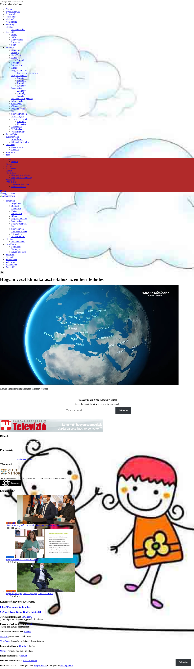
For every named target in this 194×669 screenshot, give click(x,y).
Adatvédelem (11, 168)
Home (8, 159)
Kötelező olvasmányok (27, 73)
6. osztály (21, 80)
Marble (3, 651)
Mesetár (9, 171)
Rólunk (9, 164)
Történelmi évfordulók (20, 184)
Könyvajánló (17, 39)
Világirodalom (17, 129)
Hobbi (14, 34)
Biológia (15, 52)
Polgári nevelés (18, 109)
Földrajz (15, 62)
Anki (29, 624)
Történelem (16, 126)
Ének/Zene (16, 55)
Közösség (10, 24)
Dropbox (26, 607)
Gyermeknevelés (18, 147)
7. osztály (21, 83)
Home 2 (14, 162)
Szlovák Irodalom (19, 114)
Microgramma (66, 665)
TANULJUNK (11, 182)
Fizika (14, 57)
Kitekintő (10, 19)
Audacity (16, 607)
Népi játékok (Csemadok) (21, 178)
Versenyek (10, 152)
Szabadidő (10, 32)
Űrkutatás (21, 124)
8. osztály (21, 60)
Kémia (14, 68)
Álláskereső (10, 180)
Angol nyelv (17, 50)
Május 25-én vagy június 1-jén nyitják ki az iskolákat (29, 593)
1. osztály (21, 78)
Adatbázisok (17, 139)
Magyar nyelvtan (19, 75)
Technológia (11, 134)
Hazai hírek (11, 16)
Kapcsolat (9, 166)
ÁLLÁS (9, 9)
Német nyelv (17, 101)
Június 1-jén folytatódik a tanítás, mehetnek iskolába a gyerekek (34, 525)
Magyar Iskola (40, 665)
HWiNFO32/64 (30, 660)
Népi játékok (11, 173)
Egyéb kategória (13, 11)
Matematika (16, 88)
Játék (13, 37)
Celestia (22, 646)
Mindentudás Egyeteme (22, 98)
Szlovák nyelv (17, 116)
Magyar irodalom (19, 70)
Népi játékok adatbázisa (20, 175)
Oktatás (9, 27)
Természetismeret (19, 119)
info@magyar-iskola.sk (25, 459)
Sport (13, 45)
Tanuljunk (10, 47)
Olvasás (14, 106)
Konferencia (11, 22)
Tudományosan (12, 137)
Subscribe (123, 410)
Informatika (16, 65)
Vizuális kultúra (18, 132)
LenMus (4, 636)
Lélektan (15, 149)
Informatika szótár (18, 187)
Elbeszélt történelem (20, 142)
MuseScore (5, 641)
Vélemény (10, 144)
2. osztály (21, 91)
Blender (27, 631)
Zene (8, 155)
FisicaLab (23, 656)
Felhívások (10, 14)
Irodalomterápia (18, 29)
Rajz (13, 111)
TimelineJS (27, 617)
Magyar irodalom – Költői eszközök (22, 559)
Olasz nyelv (16, 103)
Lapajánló (15, 42)
